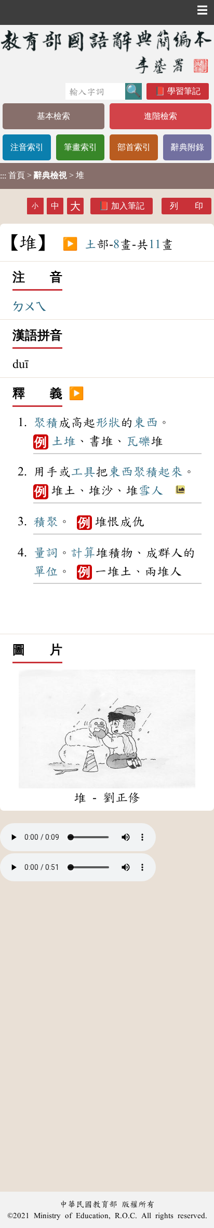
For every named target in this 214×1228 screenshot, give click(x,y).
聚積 (45, 422)
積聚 (45, 521)
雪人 (150, 490)
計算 (83, 553)
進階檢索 (160, 116)
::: (3, 175)
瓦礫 (138, 441)
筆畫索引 (80, 147)
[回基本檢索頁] (107, 51)
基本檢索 (53, 116)
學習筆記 (183, 91)
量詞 (45, 553)
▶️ (70, 244)
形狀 (108, 422)
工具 (83, 472)
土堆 (63, 441)
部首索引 (134, 147)
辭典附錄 (187, 147)
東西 (145, 422)
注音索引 (27, 147)
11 (155, 244)
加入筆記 (127, 205)
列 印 (186, 205)
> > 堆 (42, 175)
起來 (170, 472)
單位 (45, 571)
